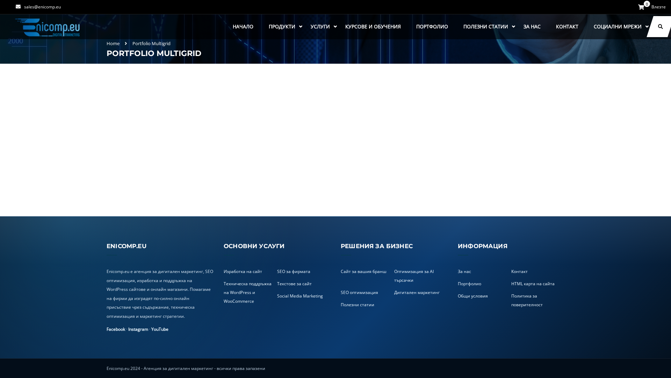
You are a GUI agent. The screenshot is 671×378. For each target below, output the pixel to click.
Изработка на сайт (243, 271)
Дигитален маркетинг (417, 292)
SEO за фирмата (293, 271)
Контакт (567, 26)
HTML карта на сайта (533, 284)
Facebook (116, 329)
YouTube (159, 329)
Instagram (138, 329)
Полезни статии (485, 26)
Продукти (282, 26)
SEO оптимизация (359, 292)
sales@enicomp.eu (42, 7)
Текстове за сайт (294, 284)
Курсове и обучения (373, 26)
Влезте (658, 7)
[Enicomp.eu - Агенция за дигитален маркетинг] (48, 26)
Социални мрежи (618, 26)
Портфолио (432, 26)
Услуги (320, 26)
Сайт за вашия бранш (364, 271)
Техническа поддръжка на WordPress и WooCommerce (248, 292)
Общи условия (473, 296)
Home (113, 43)
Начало (243, 26)
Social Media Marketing (300, 296)
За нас (532, 26)
